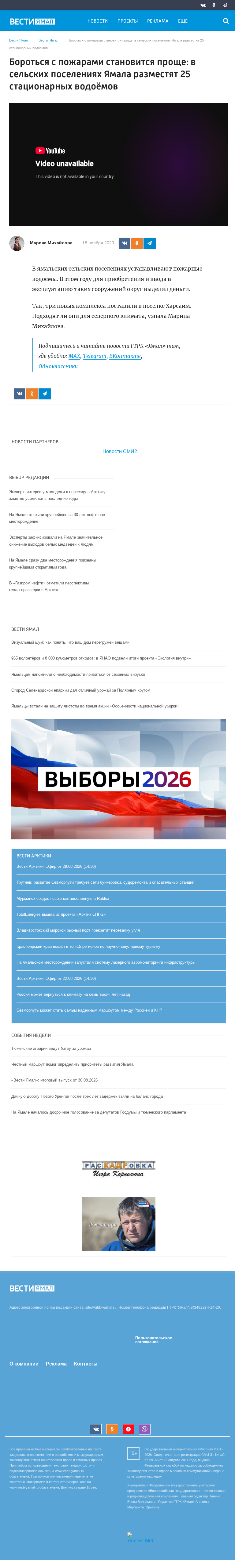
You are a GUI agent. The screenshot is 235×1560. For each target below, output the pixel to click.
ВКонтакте (125, 356)
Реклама (158, 21)
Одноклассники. (59, 366)
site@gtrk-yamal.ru (101, 1307)
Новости (98, 21)
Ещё (183, 21)
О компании (24, 1363)
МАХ (74, 356)
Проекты (128, 21)
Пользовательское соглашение (153, 1340)
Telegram (94, 356)
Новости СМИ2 (120, 451)
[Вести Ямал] (33, 22)
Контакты (86, 1363)
